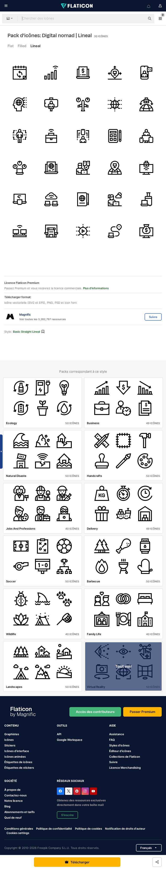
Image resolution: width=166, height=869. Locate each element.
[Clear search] (140, 18)
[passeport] (83, 199)
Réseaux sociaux (70, 781)
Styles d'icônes (119, 745)
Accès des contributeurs (95, 712)
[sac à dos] (51, 231)
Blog (7, 806)
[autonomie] (115, 73)
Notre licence (13, 800)
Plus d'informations (96, 288)
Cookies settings (17, 833)
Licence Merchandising (125, 767)
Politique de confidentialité (54, 828)
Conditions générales (18, 828)
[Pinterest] (77, 791)
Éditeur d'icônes (120, 751)
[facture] (83, 73)
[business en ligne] (146, 168)
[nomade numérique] (115, 199)
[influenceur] (51, 104)
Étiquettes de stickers (19, 767)
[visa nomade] (51, 168)
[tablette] (115, 136)
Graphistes (11, 734)
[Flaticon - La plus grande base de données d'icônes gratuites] (77, 5)
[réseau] (115, 104)
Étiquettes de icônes (18, 762)
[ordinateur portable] (20, 199)
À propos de (12, 789)
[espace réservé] (115, 168)
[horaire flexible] (20, 73)
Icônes (9, 739)
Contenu (11, 725)
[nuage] (51, 199)
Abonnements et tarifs (19, 812)
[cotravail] (20, 231)
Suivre (113, 762)
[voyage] (146, 199)
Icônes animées (15, 756)
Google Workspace (69, 739)
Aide (112, 725)
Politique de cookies (88, 828)
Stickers (9, 745)
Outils (62, 725)
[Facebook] (60, 791)
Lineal (35, 46)
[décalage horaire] (83, 104)
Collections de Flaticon (124, 756)
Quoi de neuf (13, 817)
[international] (146, 104)
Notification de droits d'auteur (125, 828)
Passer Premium (142, 712)
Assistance (116, 734)
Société (10, 781)
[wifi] (51, 73)
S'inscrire (67, 815)
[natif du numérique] (20, 104)
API (59, 734)
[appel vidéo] (146, 73)
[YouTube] (93, 791)
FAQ (112, 739)
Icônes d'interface (16, 751)
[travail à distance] (51, 136)
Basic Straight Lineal (26, 331)
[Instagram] (85, 791)
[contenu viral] (83, 231)
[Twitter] (68, 791)
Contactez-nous (15, 795)
